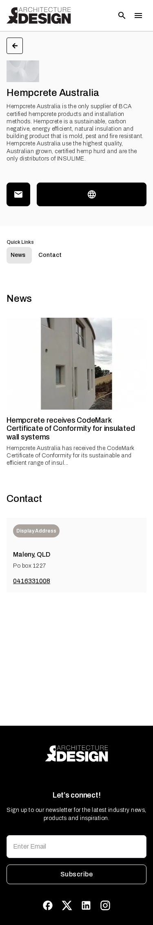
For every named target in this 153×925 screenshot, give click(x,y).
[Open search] (122, 15)
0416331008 (31, 580)
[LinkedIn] (86, 905)
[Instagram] (105, 905)
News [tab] (18, 255)
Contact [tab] (50, 255)
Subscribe (76, 874)
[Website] (91, 194)
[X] (67, 905)
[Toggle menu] (138, 15)
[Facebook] (47, 905)
